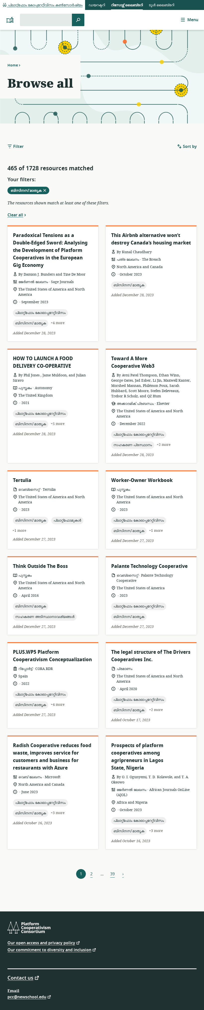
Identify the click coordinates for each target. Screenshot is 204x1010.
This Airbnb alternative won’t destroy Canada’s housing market (151, 239)
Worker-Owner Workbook (142, 480)
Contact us (20, 978)
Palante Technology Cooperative (149, 566)
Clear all (15, 215)
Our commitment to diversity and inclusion (49, 949)
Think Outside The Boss (40, 566)
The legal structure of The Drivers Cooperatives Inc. (151, 656)
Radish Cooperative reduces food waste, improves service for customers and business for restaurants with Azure (52, 757)
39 (112, 874)
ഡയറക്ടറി (97, 5)
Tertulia (22, 480)
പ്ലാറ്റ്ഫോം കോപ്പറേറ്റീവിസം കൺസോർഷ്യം (45, 5)
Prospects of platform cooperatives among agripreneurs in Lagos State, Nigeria (137, 757)
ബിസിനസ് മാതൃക (29, 191)
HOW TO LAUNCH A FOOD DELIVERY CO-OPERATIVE (43, 362)
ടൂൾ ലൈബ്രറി (161, 5)
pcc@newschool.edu (26, 996)
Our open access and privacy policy (41, 942)
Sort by (189, 147)
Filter (18, 147)
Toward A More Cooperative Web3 (132, 362)
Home (12, 65)
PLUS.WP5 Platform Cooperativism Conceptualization (52, 656)
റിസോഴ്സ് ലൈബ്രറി (127, 5)
